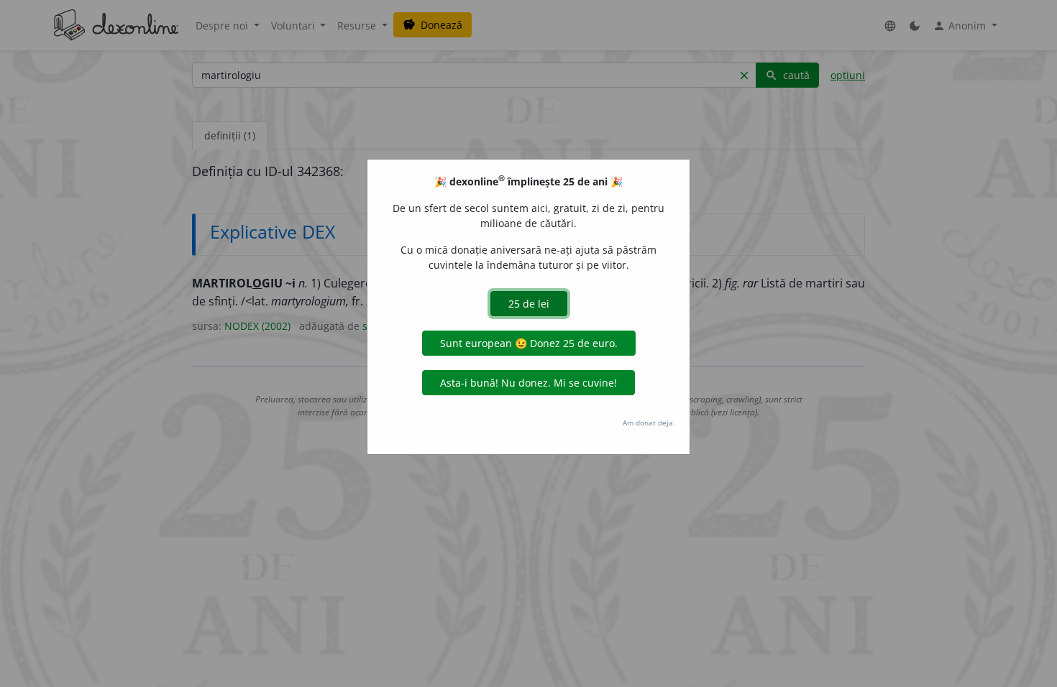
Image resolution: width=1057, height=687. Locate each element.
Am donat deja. (649, 423)
